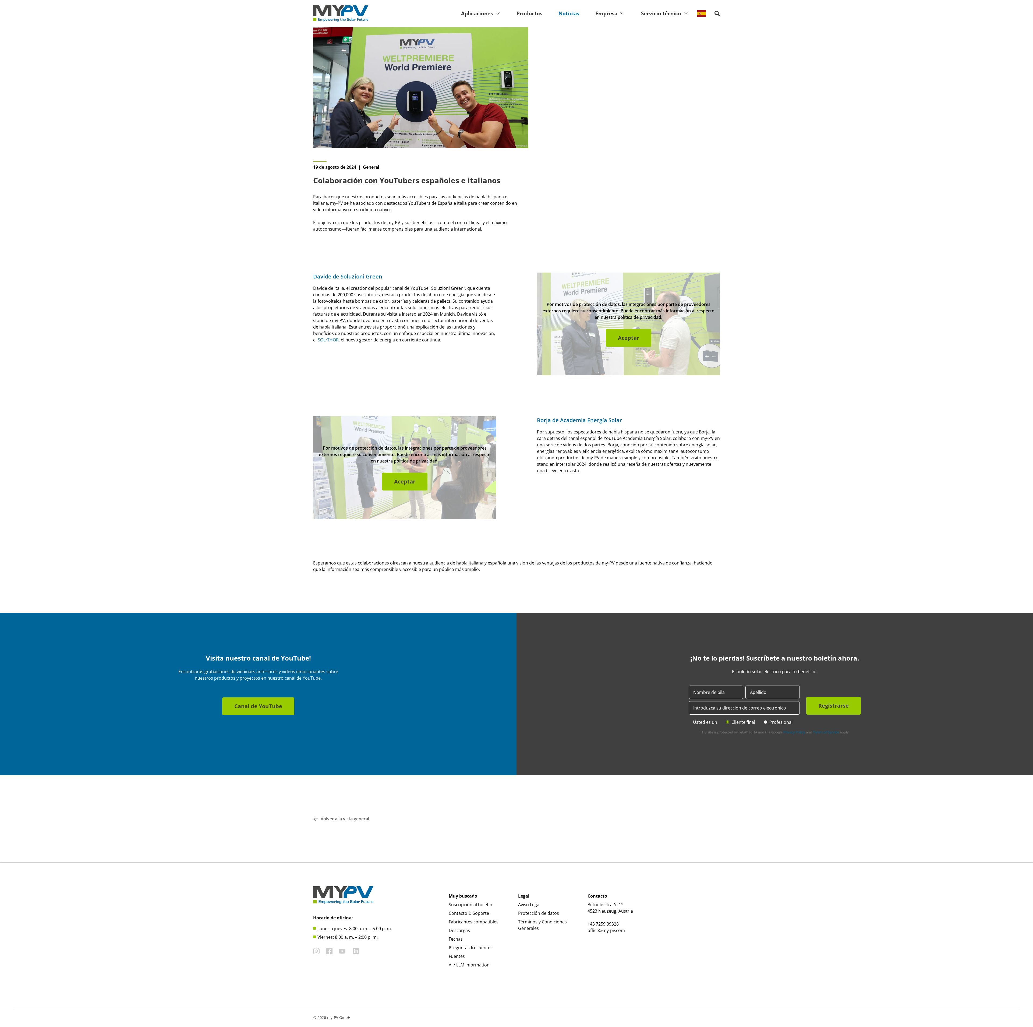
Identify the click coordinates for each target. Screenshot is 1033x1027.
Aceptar (628, 337)
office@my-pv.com (606, 930)
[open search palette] (717, 13)
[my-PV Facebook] (329, 951)
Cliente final (743, 722)
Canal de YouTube (258, 706)
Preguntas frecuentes (471, 948)
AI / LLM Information (469, 965)
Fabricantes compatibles (473, 922)
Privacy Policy (794, 732)
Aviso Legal (529, 905)
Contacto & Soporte (469, 913)
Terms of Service (826, 732)
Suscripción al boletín (470, 905)
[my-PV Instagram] (316, 951)
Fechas (456, 939)
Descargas (459, 930)
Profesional (781, 722)
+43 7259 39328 (603, 924)
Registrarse (833, 705)
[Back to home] (340, 13)
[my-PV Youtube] (342, 951)
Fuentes (457, 956)
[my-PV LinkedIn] (356, 951)
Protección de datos (538, 913)
